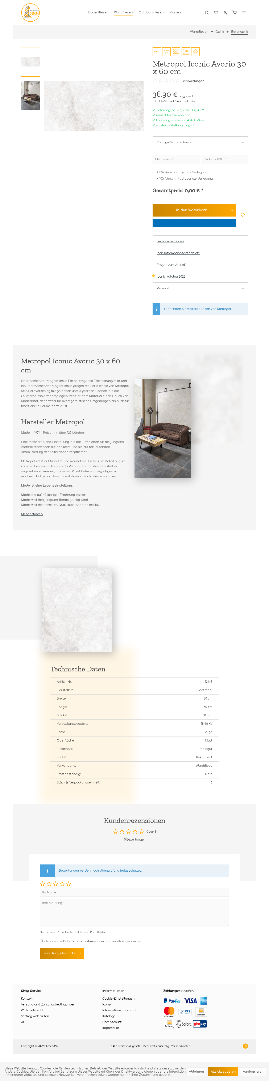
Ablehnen (196, 1071)
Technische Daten (170, 241)
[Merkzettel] (216, 12)
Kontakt (27, 998)
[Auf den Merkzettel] (243, 215)
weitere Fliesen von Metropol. (209, 309)
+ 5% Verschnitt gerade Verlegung (182, 172)
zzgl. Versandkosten (182, 101)
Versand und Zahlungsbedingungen (48, 1004)
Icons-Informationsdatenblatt (120, 1007)
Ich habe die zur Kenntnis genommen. (93, 941)
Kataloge (109, 1016)
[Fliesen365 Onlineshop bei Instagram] (245, 1047)
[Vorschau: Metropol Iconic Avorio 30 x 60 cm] (30, 62)
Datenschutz (112, 1022)
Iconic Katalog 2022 (171, 276)
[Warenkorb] (234, 12)
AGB (24, 1022)
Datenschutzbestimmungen (84, 941)
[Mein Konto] (225, 12)
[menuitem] (98, 12)
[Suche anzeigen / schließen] (207, 12)
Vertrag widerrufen (35, 1016)
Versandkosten (180, 1046)
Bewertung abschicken (60, 953)
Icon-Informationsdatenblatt (178, 253)
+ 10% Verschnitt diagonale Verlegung (185, 178)
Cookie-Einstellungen (118, 998)
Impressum (110, 1028)
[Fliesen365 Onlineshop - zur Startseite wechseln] (30, 12)
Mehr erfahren (32, 514)
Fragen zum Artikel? (172, 264)
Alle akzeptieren (223, 1071)
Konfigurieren (253, 1071)
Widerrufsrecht (32, 1010)
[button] (42, 883)
